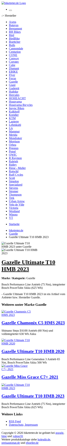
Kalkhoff (14, 111)
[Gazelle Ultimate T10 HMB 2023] (16, 388)
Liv (11, 128)
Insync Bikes (16, 108)
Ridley (13, 164)
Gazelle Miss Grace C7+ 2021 (29, 377)
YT (11, 217)
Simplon (14, 181)
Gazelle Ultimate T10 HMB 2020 (32, 351)
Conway (14, 58)
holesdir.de (44, 439)
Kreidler (14, 114)
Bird (11, 35)
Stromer (13, 191)
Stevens (13, 188)
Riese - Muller (17, 168)
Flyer (12, 75)
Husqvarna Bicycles (21, 104)
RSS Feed (15, 421)
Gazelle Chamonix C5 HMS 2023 (33, 322)
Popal (12, 151)
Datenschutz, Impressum (23, 424)
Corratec (14, 61)
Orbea (12, 144)
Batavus (13, 25)
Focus (12, 78)
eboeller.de (32, 442)
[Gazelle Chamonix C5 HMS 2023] (16, 314)
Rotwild (13, 171)
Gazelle (13, 81)
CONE (13, 55)
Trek (11, 197)
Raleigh (13, 161)
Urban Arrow (17, 201)
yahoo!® (18, 436)
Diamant (14, 68)
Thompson (15, 194)
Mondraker (15, 138)
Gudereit (14, 88)
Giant (12, 85)
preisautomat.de (10, 442)
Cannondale (16, 48)
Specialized (15, 184)
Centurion (15, 51)
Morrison (14, 141)
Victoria (13, 207)
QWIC (13, 154)
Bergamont (15, 28)
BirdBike (14, 38)
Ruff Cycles (16, 174)
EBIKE (13, 71)
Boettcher (14, 41)
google (59, 432)
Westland (14, 211)
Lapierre (14, 121)
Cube (12, 65)
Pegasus (13, 148)
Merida (13, 134)
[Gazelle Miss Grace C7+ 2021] (16, 369)
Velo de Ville (16, 204)
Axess (12, 21)
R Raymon (15, 158)
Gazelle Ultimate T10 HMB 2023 (32, 396)
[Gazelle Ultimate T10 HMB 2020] (16, 343)
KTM (12, 118)
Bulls (12, 45)
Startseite (14, 224)
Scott (12, 178)
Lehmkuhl (15, 124)
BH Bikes (15, 31)
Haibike (13, 91)
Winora (13, 214)
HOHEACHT (17, 98)
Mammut (14, 131)
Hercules (14, 95)
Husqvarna (15, 101)
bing (4, 436)
